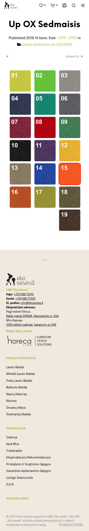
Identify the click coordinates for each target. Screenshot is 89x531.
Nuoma (11, 400)
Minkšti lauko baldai (20, 373)
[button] (42, 5)
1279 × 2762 (67, 37)
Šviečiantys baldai (18, 414)
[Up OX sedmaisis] (44, 150)
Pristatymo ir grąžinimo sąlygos (28, 464)
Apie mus (12, 444)
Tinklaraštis (14, 450)
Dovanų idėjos (16, 407)
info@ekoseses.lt (32, 303)
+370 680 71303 (25, 298)
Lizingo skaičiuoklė (19, 477)
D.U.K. (10, 484)
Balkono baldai (16, 387)
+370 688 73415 (24, 294)
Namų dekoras (16, 394)
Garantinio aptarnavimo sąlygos (28, 471)
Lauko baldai (15, 367)
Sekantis (72, 56)
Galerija (11, 437)
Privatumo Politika (71, 524)
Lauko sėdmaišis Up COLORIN (47, 44)
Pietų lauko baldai (19, 380)
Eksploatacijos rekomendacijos (28, 457)
